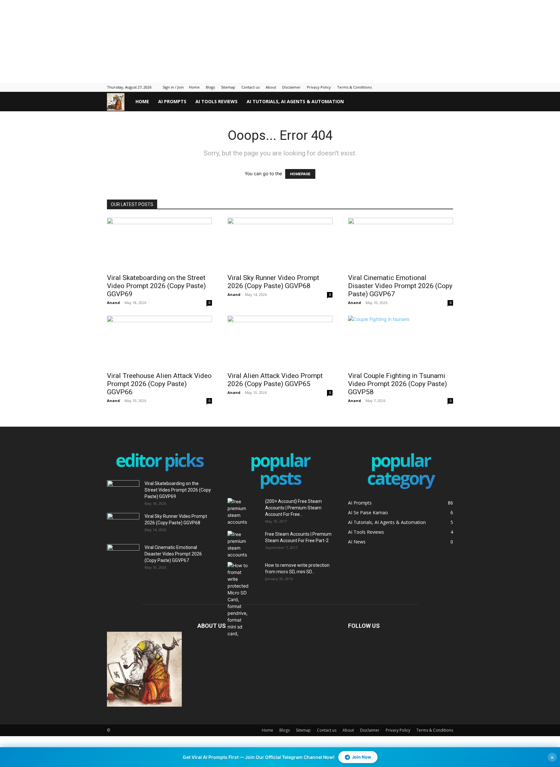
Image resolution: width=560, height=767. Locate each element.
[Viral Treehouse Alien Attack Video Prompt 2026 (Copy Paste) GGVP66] (159, 342)
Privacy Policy (319, 87)
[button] (445, 102)
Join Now (361, 757)
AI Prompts (172, 101)
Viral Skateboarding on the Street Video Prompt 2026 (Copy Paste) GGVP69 (156, 286)
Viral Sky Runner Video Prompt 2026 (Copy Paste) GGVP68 (273, 282)
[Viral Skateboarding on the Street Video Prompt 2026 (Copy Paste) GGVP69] (159, 244)
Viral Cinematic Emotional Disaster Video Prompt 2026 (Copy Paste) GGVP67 (400, 286)
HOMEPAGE (300, 174)
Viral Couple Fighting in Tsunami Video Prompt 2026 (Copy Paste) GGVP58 (397, 384)
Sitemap (228, 87)
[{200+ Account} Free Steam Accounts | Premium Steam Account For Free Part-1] (244, 511)
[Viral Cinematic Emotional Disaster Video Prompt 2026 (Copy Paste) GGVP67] (400, 244)
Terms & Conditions (354, 87)
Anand (113, 302)
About (271, 87)
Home (194, 87)
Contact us (250, 87)
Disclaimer (291, 87)
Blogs (210, 87)
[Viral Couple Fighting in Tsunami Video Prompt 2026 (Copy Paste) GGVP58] (400, 342)
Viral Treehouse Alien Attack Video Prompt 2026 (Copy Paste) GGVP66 (159, 384)
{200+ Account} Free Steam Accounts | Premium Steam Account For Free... (293, 508)
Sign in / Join (173, 87)
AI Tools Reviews (216, 101)
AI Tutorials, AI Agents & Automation (295, 101)
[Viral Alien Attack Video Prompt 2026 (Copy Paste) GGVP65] (280, 342)
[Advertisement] (157, 40)
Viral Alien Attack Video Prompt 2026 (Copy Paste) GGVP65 (275, 380)
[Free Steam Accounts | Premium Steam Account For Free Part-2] (244, 544)
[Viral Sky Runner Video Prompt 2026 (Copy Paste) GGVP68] (280, 244)
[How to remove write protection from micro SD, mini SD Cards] (239, 599)
